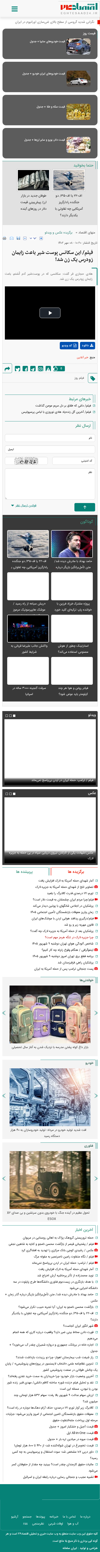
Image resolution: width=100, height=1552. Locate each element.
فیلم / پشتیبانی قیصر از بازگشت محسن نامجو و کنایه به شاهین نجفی (51, 1244)
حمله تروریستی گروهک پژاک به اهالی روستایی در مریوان (58, 1237)
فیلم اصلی (79, 357)
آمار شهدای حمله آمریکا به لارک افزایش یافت (65, 880)
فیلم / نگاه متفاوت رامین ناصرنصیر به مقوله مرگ (64, 1256)
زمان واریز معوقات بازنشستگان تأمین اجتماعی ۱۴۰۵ (61, 912)
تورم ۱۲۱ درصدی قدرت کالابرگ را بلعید (70, 893)
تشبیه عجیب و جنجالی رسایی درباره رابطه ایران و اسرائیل (58, 1477)
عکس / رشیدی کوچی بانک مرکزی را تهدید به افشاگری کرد (57, 1250)
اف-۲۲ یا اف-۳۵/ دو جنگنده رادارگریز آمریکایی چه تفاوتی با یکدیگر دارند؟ (29, 567)
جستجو (27, 1516)
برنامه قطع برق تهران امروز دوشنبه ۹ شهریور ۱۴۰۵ (63, 956)
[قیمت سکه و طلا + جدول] (78, 112)
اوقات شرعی (55, 1523)
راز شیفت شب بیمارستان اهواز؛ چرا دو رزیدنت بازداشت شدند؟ (54, 1357)
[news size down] (25, 238)
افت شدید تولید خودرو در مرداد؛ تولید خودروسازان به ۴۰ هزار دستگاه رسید (48, 1133)
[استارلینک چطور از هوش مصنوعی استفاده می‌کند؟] (72, 629)
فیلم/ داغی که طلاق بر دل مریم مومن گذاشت (63, 405)
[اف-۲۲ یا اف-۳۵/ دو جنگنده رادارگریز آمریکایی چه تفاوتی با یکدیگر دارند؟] (28, 544)
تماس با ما (69, 1516)
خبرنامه (54, 1516)
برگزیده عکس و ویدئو (58, 233)
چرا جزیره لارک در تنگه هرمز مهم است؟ (69, 937)
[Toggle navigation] (10, 9)
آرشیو (14, 1516)
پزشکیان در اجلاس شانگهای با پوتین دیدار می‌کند (63, 906)
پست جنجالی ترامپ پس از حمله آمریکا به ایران (63, 969)
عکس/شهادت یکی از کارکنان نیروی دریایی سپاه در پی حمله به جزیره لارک (51, 855)
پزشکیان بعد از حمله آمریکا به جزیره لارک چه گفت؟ (61, 931)
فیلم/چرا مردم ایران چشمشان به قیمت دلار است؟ (63, 899)
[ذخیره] (18, 238)
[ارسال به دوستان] (11, 238)
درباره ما (85, 1516)
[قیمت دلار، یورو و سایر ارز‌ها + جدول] (78, 145)
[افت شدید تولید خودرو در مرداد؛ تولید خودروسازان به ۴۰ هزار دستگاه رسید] (50, 1097)
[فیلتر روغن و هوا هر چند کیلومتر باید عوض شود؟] (72, 671)
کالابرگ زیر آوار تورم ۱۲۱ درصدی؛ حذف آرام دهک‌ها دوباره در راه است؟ (50, 1407)
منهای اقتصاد (86, 233)
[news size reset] (33, 238)
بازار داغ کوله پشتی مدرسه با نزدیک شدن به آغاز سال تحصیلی (50, 1047)
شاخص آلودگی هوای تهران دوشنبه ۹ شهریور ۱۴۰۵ (62, 943)
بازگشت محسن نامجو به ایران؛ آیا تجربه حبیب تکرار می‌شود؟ (55, 1307)
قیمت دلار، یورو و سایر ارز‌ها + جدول (44, 140)
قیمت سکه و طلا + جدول (51, 106)
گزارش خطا (48, 368)
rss (25, 1523)
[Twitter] (17, 368)
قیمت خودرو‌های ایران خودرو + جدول (43, 73)
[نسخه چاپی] (5, 238)
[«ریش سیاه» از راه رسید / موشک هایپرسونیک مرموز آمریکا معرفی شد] (28, 586)
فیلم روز (79, 378)
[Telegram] (33, 368)
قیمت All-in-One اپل (80, 1433)
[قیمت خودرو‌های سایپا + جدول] (78, 46)
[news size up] (41, 238)
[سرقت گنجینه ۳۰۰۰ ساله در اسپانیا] (28, 671)
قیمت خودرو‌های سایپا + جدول (47, 41)
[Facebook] (25, 368)
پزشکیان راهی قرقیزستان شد (75, 962)
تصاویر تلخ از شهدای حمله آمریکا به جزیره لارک (64, 887)
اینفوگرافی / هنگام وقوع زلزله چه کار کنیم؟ (67, 950)
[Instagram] (40, 368)
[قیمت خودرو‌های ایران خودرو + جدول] (78, 79)
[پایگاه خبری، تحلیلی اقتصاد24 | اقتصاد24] (71, 7)
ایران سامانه (70, 1548)
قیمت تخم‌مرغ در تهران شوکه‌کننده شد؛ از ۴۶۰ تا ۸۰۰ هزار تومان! (53, 1445)
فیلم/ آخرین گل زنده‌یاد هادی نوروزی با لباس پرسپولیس (56, 412)
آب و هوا (72, 1523)
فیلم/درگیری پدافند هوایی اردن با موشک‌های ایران (63, 918)
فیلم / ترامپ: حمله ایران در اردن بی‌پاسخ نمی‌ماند (62, 780)
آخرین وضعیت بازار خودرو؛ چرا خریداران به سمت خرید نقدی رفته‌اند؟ (50, 1376)
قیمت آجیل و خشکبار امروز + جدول (71, 1426)
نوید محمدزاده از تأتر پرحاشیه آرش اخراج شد (65, 1275)
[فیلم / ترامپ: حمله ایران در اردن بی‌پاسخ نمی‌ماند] (50, 752)
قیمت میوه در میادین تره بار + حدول (70, 1439)
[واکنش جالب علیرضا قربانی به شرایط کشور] (28, 629)
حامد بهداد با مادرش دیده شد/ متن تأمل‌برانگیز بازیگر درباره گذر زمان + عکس (73, 567)
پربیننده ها (24, 872)
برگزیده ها (76, 872)
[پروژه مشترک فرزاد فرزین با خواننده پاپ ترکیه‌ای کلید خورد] (72, 586)
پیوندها (40, 1516)
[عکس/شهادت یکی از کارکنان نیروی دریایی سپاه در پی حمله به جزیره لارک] (50, 830)
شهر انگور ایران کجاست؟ (78, 1326)
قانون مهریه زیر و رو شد (78, 924)
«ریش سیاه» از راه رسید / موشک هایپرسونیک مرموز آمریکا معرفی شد (29, 609)
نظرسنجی (38, 1523)
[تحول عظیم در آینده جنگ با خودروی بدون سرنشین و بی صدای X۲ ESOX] (50, 1180)
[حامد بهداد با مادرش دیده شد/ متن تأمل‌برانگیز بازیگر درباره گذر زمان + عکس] (72, 544)
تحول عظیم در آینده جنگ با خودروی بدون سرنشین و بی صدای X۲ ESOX (48, 1216)
